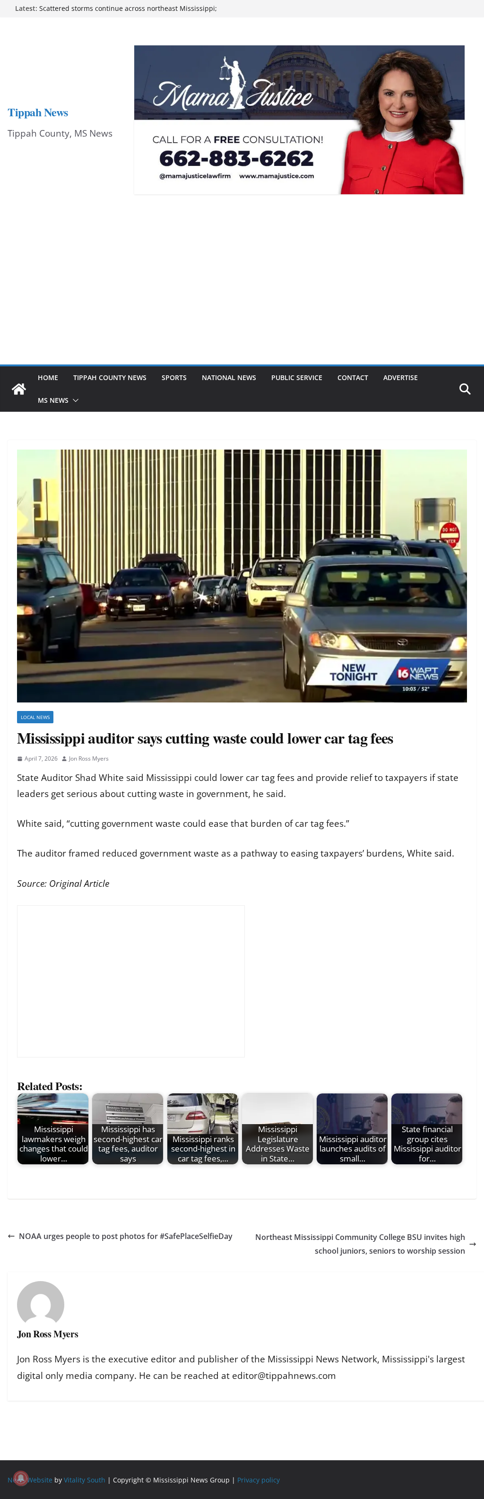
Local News (35, 717)
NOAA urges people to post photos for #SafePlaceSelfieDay (126, 1236)
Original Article (79, 883)
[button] (74, 400)
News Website (30, 1479)
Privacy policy (258, 1479)
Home (48, 377)
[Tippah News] (19, 389)
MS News (53, 400)
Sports (174, 377)
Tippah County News (110, 377)
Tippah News (38, 112)
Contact (352, 377)
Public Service (296, 377)
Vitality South (84, 1479)
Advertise (400, 377)
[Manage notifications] (20, 1478)
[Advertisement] (242, 293)
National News (229, 377)
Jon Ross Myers (89, 758)
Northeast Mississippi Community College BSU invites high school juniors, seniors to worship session (360, 1244)
